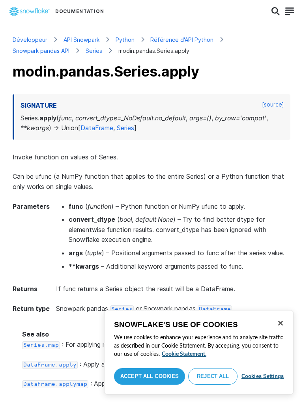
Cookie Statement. (184, 354)
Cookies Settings (262, 376)
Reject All (213, 376)
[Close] (280, 323)
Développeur (30, 39)
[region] (199, 352)
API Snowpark (81, 39)
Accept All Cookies (149, 376)
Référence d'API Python (181, 39)
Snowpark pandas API (41, 50)
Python (125, 39)
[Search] (275, 11)
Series (94, 50)
